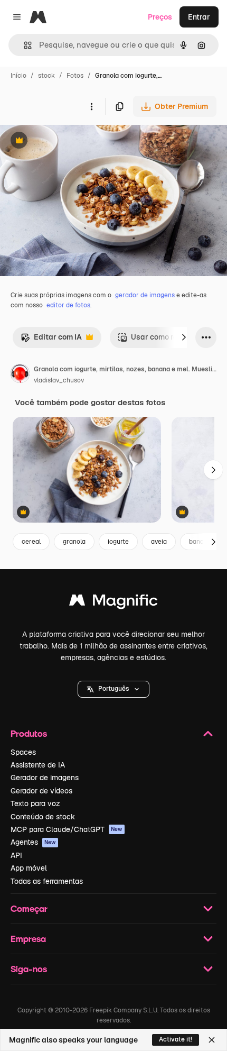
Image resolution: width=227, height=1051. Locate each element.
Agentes (33, 842)
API (16, 855)
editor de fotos (68, 305)
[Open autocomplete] (23, 45)
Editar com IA (51, 340)
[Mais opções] (91, 106)
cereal (31, 541)
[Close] (211, 1040)
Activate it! (175, 1039)
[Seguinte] (183, 337)
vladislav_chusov (59, 380)
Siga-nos (29, 968)
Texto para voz (35, 803)
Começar (29, 908)
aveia (159, 541)
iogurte (118, 541)
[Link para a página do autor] (20, 375)
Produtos (29, 733)
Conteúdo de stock (43, 816)
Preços (160, 17)
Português (113, 688)
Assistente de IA (38, 765)
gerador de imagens (145, 295)
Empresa (28, 938)
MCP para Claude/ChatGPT (66, 829)
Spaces (23, 752)
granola (74, 541)
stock (46, 75)
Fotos (75, 75)
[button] (113, 689)
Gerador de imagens (45, 777)
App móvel (29, 868)
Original (67, 141)
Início (18, 75)
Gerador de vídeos (41, 791)
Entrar (199, 17)
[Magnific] (113, 603)
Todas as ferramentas (47, 881)
